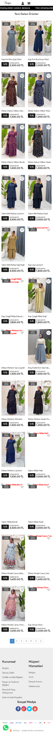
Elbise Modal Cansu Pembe (13, 625)
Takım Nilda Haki (35, 470)
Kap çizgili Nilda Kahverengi (13, 316)
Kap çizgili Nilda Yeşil (37, 316)
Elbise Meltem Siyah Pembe (40, 419)
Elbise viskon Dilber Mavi (39, 111)
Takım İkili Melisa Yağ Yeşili (12, 265)
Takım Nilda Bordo (9, 522)
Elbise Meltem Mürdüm (12, 419)
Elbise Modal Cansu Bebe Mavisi (13, 573)
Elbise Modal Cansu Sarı (38, 573)
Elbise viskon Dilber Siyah (39, 162)
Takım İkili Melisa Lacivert (12, 213)
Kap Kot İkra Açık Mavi (11, 59)
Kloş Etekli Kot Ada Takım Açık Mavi (40, 368)
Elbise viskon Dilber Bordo (13, 162)
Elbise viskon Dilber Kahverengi (13, 111)
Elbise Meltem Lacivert (11, 470)
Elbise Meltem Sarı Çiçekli (13, 368)
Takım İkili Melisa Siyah (38, 213)
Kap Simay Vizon (35, 625)
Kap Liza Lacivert (35, 265)
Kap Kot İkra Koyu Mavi (38, 59)
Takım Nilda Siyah (36, 522)
